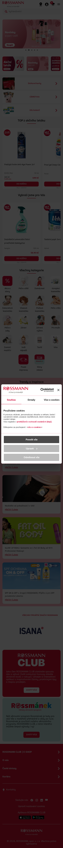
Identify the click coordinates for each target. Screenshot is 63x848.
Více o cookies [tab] (51, 400)
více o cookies (34, 427)
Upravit (30, 448)
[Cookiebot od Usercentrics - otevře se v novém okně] (41, 390)
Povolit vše (31, 439)
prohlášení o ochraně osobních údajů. (34, 422)
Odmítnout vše (31, 457)
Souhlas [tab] (11, 400)
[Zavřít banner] (58, 390)
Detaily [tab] (31, 400)
